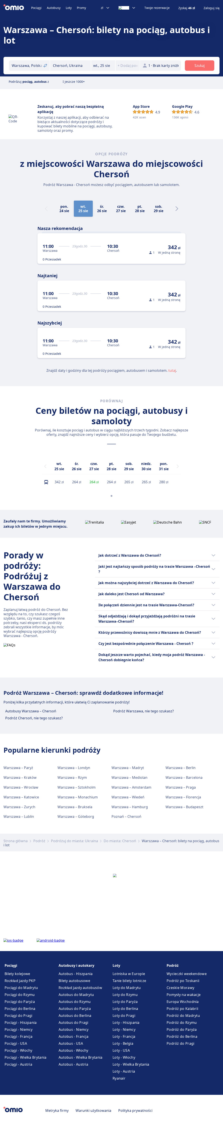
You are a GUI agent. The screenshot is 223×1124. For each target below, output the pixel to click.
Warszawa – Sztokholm (76, 787)
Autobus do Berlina (75, 1015)
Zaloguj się (212, 8)
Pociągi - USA (16, 1043)
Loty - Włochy (124, 1057)
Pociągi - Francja (18, 1036)
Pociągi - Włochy (18, 1050)
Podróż (39, 840)
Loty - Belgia (123, 1043)
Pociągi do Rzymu (20, 994)
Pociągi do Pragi (18, 1015)
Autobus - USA (71, 1043)
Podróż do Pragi (180, 1043)
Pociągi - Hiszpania (21, 1022)
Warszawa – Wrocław (20, 787)
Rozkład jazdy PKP (20, 980)
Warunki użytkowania (93, 1110)
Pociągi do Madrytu (21, 987)
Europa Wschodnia (183, 1001)
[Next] (177, 208)
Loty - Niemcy (124, 1029)
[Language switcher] (127, 7)
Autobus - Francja (73, 1036)
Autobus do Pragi (73, 1022)
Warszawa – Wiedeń (128, 797)
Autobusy (54, 8)
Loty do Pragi (124, 1015)
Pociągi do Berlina (20, 1008)
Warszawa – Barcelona (184, 777)
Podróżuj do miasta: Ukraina (74, 840)
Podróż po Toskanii (183, 980)
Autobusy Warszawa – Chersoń (30, 711)
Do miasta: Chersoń (120, 840)
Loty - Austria (124, 1071)
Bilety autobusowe (74, 980)
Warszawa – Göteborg (75, 816)
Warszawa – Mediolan (129, 777)
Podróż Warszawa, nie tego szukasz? (143, 711)
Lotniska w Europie (129, 973)
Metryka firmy (57, 1110)
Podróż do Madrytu (183, 1015)
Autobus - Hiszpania (76, 973)
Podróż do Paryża (182, 1029)
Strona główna (15, 840)
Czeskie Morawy (180, 987)
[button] (103, 65)
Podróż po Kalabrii (182, 1008)
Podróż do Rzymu (182, 1022)
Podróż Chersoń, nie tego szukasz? (34, 718)
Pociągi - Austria (18, 1064)
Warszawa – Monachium (77, 797)
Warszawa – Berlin (181, 767)
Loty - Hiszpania (126, 1022)
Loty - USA (121, 1050)
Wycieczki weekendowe (187, 973)
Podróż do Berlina (182, 1036)
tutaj (172, 370)
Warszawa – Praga (181, 787)
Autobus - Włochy (73, 1050)
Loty (69, 8)
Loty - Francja (124, 1036)
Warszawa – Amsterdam (131, 787)
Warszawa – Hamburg (130, 807)
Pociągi (36, 8)
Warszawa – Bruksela (74, 807)
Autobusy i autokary (76, 965)
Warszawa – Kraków (20, 777)
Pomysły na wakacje (184, 994)
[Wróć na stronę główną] (17, 7)
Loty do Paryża (125, 1001)
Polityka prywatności (135, 1110)
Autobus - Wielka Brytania (81, 1057)
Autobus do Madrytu (76, 994)
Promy (81, 8)
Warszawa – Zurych (19, 807)
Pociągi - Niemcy (19, 1029)
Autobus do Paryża (75, 1008)
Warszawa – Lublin (18, 816)
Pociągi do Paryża (20, 1001)
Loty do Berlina (125, 1008)
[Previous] (45, 466)
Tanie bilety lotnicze (129, 980)
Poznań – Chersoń (126, 816)
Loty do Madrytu (127, 987)
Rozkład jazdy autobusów (80, 987)
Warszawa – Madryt (128, 767)
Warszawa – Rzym (72, 777)
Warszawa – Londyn (73, 767)
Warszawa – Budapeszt (184, 807)
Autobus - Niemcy (74, 1029)
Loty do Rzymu (125, 994)
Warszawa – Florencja (183, 797)
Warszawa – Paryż (18, 767)
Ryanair (119, 1078)
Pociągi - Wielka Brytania (26, 1057)
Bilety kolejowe (17, 973)
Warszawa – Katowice (21, 797)
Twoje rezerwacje (157, 8)
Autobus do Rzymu (75, 1001)
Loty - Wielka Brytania (131, 1064)
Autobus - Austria (73, 1064)
